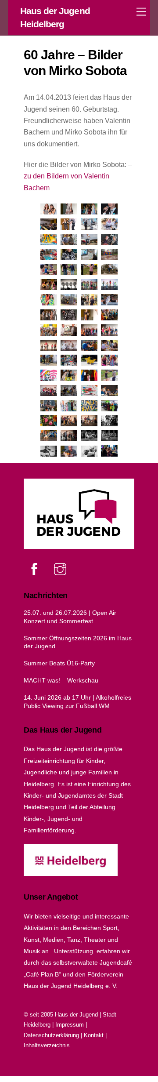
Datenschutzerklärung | (54, 1035)
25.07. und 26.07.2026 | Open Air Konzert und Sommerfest (70, 617)
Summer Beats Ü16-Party (59, 663)
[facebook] (36, 569)
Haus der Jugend (76, 1014)
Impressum (69, 1024)
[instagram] (62, 569)
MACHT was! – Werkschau (61, 680)
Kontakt (94, 1035)
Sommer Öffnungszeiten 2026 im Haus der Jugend (78, 642)
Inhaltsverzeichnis (47, 1045)
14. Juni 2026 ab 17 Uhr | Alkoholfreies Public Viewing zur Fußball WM (77, 701)
